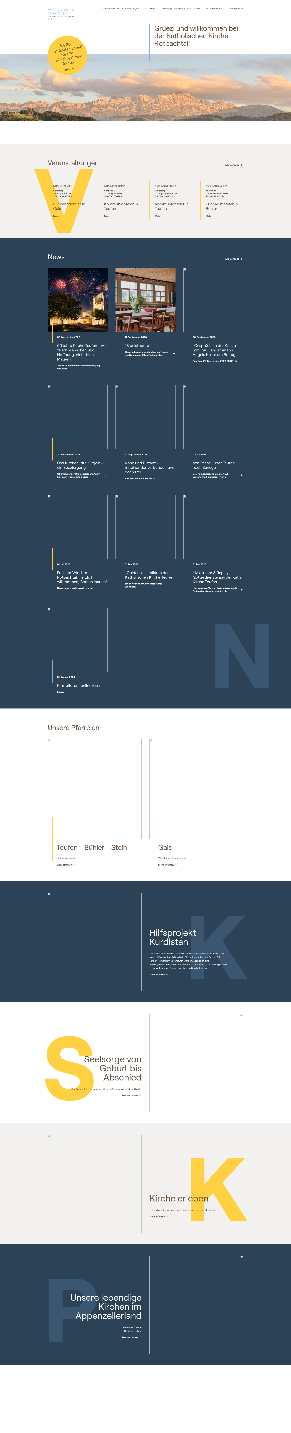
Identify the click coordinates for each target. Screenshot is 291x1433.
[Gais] (196, 802)
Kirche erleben (214, 8)
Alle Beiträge (232, 164)
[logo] (67, 12)
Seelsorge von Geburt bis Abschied (180, 8)
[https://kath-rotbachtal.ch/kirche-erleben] (188, 1184)
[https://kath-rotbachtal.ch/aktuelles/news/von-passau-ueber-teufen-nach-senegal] (213, 463)
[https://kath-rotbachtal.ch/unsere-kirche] (102, 1305)
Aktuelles (150, 8)
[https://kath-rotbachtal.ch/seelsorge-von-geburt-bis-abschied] (102, 1063)
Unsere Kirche (235, 8)
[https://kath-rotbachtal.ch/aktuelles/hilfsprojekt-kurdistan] (188, 942)
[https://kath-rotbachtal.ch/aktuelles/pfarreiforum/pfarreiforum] (78, 682)
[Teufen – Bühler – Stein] (95, 802)
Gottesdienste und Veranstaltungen (119, 8)
